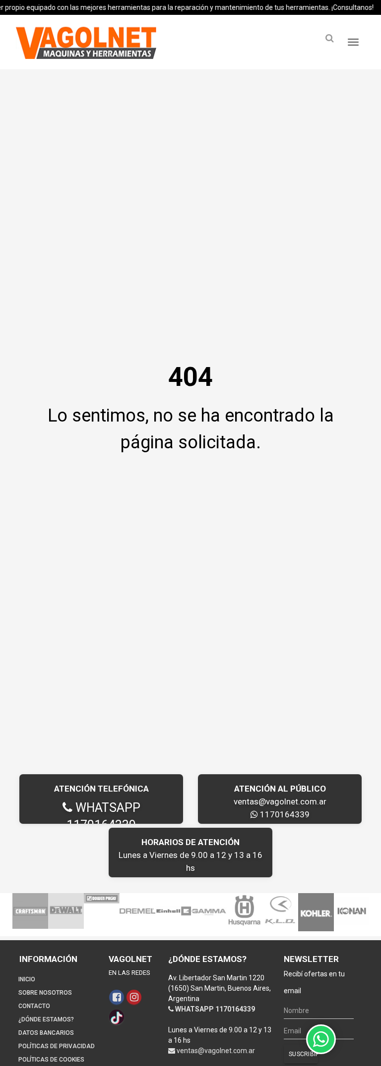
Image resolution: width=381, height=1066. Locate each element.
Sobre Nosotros (45, 992)
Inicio (26, 979)
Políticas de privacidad (56, 1046)
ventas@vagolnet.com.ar (280, 801)
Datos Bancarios (46, 1032)
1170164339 (284, 814)
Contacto (34, 1006)
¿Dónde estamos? (46, 1019)
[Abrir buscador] (329, 38)
